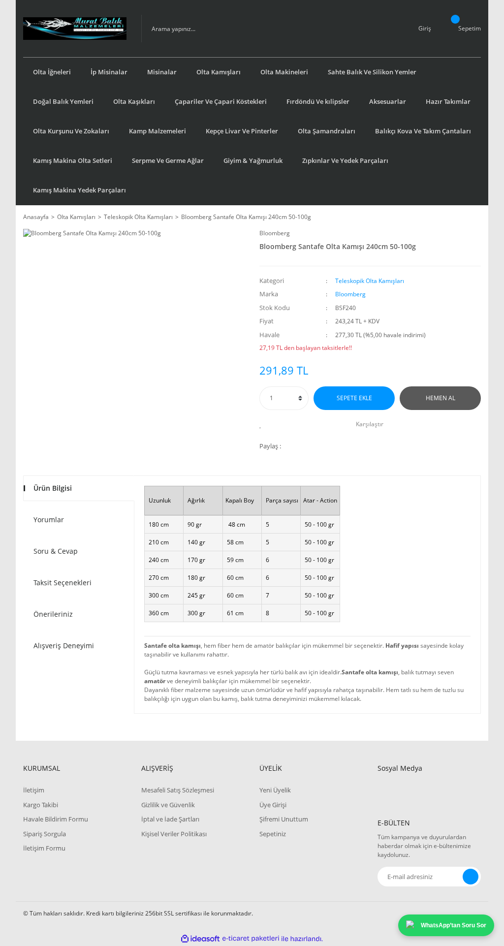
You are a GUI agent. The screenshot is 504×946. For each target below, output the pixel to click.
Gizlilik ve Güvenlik (168, 804)
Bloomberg (274, 233)
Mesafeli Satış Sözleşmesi (177, 790)
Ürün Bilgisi (52, 488)
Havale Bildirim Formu (55, 819)
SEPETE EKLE (354, 398)
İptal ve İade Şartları (170, 819)
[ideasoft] (200, 939)
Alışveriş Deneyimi (63, 645)
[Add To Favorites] (263, 424)
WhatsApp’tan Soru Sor (453, 925)
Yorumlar (48, 519)
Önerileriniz (53, 614)
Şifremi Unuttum (283, 819)
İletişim (33, 790)
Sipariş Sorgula (44, 833)
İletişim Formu (44, 848)
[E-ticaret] (251, 938)
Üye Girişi (272, 804)
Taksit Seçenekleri (62, 582)
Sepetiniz (272, 833)
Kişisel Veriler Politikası (174, 833)
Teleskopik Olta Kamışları (369, 281)
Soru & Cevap (55, 551)
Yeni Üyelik (275, 790)
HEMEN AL (440, 398)
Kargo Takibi (40, 804)
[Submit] (470, 876)
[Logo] (74, 28)
